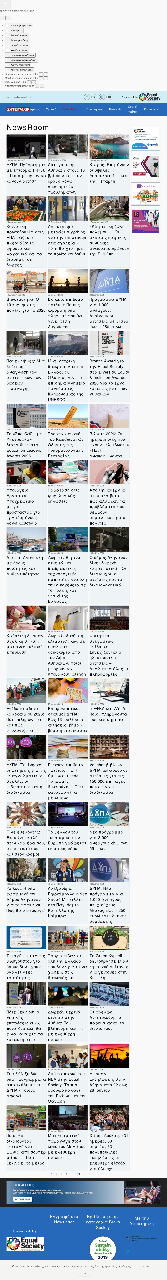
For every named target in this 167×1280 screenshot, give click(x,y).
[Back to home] (18, 109)
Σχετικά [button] (51, 109)
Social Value (132, 109)
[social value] (145, 193)
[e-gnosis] (145, 137)
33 (78, 1174)
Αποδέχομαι (144, 1266)
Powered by (130, 97)
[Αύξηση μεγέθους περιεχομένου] (46, 74)
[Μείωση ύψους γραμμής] (29, 82)
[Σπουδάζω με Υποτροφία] (145, 166)
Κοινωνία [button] (115, 109)
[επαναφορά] (3, 18)
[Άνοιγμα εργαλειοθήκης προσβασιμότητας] (5, 4)
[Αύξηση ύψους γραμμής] (33, 82)
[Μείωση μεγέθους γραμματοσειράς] (41, 78)
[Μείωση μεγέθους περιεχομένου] (41, 74)
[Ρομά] (145, 221)
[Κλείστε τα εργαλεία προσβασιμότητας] (8, 18)
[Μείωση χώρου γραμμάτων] (37, 86)
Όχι (84, 1273)
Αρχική (35, 109)
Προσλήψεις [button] (94, 109)
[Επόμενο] (84, 1174)
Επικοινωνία (152, 109)
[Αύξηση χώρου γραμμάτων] (42, 86)
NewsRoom (71, 109)
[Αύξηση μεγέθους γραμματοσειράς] (46, 78)
